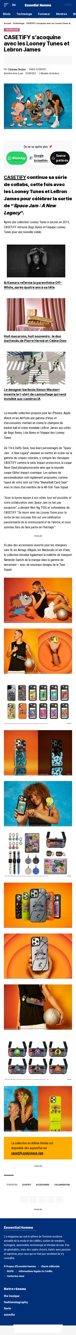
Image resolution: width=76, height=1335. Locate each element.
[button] (7, 4)
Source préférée (62, 158)
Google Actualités (39, 158)
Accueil (7, 23)
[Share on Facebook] (13, 60)
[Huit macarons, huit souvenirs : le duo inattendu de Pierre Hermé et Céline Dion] (36, 314)
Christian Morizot (17, 69)
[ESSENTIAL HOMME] (38, 4)
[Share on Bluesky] (42, 1329)
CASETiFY (15, 177)
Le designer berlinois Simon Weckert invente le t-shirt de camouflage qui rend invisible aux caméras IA (35, 394)
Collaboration (62, 1184)
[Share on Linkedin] (31, 60)
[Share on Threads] (34, 1329)
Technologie (18, 23)
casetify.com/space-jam (27, 1153)
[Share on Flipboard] (25, 60)
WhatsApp (19, 158)
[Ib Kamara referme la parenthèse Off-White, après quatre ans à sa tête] (36, 261)
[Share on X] (19, 60)
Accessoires (42, 1184)
